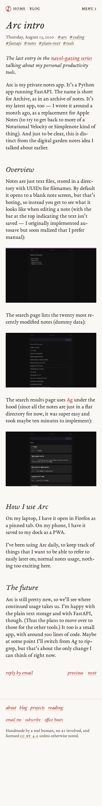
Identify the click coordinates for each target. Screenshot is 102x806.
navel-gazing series (71, 58)
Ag (70, 400)
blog (23, 708)
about (11, 708)
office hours (54, 720)
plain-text (49, 43)
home (19, 8)
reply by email (19, 673)
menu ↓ (89, 8)
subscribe (33, 720)
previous (75, 673)
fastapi (13, 43)
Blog (34, 8)
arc (62, 37)
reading (55, 708)
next (92, 673)
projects (37, 708)
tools (68, 43)
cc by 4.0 (29, 736)
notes (30, 43)
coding (77, 37)
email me (13, 720)
